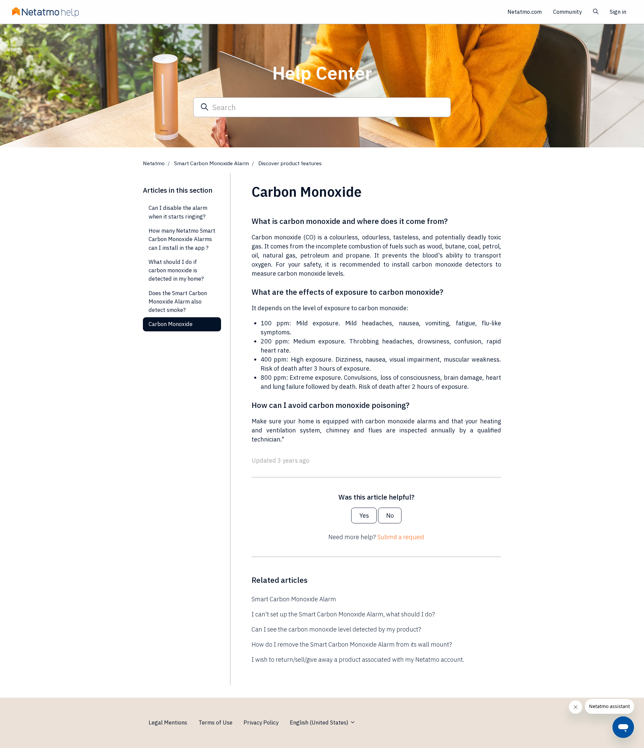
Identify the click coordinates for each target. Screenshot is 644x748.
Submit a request (400, 537)
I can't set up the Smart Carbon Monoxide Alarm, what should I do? (343, 614)
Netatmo (154, 163)
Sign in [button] (618, 11)
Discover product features (290, 163)
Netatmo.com (524, 11)
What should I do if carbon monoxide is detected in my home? (176, 270)
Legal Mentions (168, 722)
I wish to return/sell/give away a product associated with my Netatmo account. (358, 659)
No (390, 515)
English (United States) (320, 722)
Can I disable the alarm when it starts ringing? (178, 212)
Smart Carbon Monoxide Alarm (211, 163)
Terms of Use (215, 722)
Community (567, 11)
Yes (364, 515)
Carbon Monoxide (171, 324)
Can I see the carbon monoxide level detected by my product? (336, 629)
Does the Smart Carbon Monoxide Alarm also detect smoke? (178, 301)
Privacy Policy (261, 722)
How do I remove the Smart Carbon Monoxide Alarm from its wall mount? (352, 644)
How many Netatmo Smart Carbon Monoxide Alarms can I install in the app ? (182, 239)
